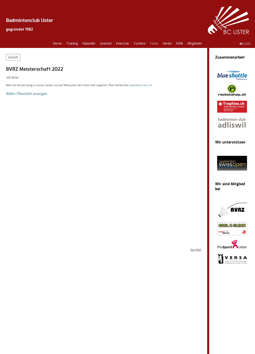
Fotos (154, 43)
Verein (167, 43)
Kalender (88, 43)
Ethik (179, 43)
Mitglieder (194, 43)
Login (246, 44)
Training (72, 43)
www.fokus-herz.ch (140, 85)
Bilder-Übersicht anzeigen (26, 93)
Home (57, 43)
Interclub (122, 43)
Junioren (106, 43)
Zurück (13, 57)
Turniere (139, 43)
